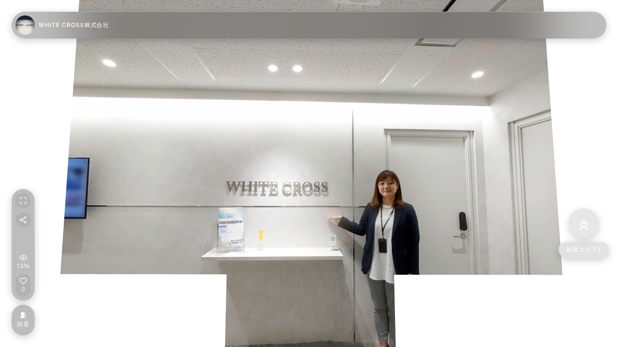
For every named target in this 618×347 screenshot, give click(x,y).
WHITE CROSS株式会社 (74, 24)
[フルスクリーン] (23, 200)
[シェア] (23, 219)
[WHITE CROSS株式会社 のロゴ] (25, 25)
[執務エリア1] (583, 223)
